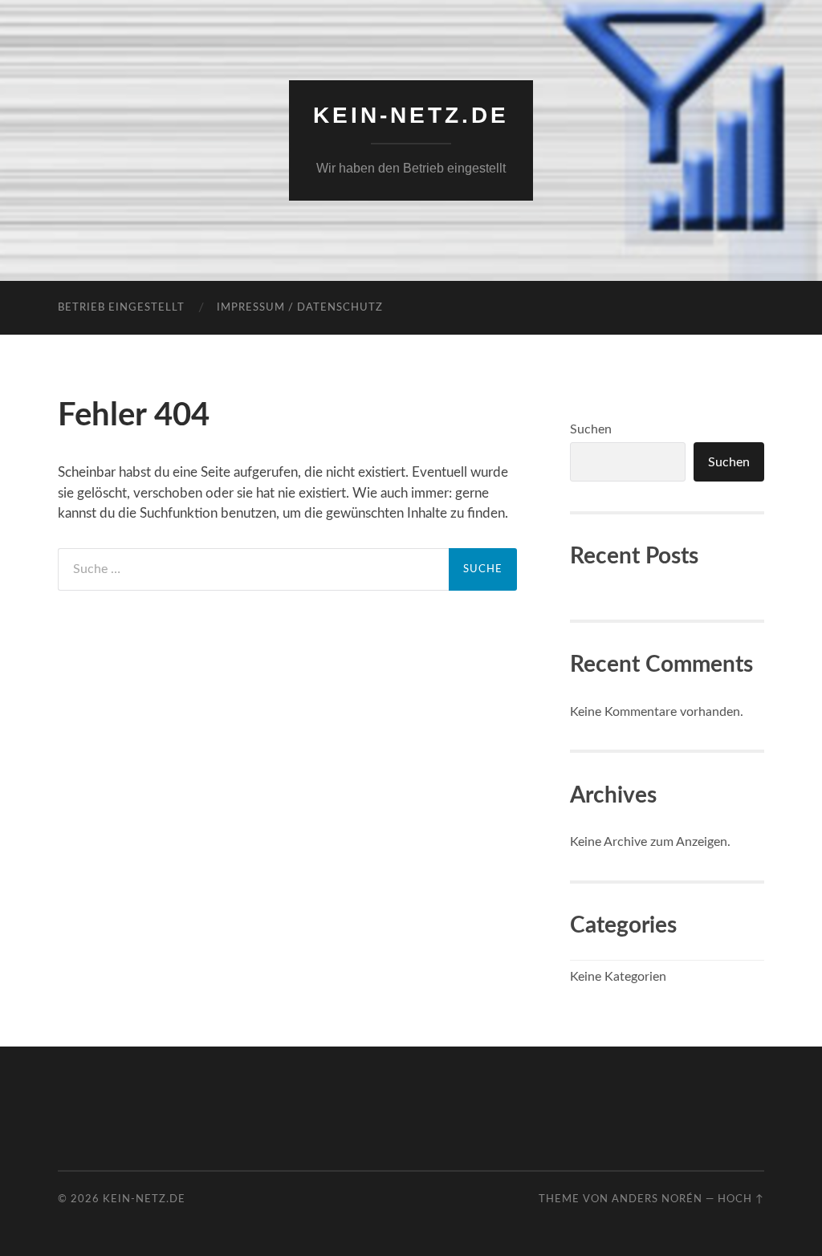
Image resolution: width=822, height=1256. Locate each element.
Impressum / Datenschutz (300, 308)
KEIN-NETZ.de (411, 115)
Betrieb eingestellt (121, 308)
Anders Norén (657, 1199)
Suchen (591, 429)
